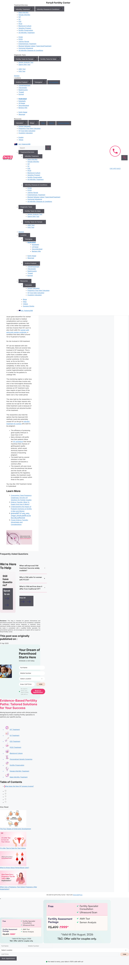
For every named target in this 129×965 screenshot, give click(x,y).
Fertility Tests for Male (48, 59)
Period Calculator (25, 126)
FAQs (43, 123)
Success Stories (63, 123)
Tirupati (21, 92)
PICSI (20, 24)
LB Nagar (22, 103)
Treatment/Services (27, 152)
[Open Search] (124, 157)
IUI (19, 19)
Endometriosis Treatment (27, 44)
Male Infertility (24, 12)
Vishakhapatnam (24, 85)
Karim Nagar (23, 112)
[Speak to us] (8, 607)
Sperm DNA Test (24, 64)
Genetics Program (25, 28)
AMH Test (22, 69)
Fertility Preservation (26, 30)
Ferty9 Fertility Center (58, 2)
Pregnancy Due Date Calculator (30, 128)
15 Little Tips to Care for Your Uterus (13, 848)
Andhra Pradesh (22, 82)
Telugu (21, 140)
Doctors (21, 232)
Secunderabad (24, 105)
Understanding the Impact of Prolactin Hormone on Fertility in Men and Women (21, 509)
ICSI (20, 21)
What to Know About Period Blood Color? (14, 868)
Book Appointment (8, 958)
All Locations (53, 82)
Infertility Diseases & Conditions (48, 9)
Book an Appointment (38, 691)
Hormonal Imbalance (26, 48)
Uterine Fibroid (24, 41)
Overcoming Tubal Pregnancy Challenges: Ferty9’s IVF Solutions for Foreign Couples (21, 498)
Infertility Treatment (23, 9)
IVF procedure (18, 441)
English (21, 137)
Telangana (38, 82)
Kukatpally (22, 101)
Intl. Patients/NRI (27, 310)
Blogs (32, 123)
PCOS (21, 39)
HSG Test (22, 71)
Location (23, 235)
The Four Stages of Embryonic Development (15, 829)
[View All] (26, 604)
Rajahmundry (23, 90)
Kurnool (21, 94)
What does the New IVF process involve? (19, 786)
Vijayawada (23, 88)
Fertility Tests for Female (25, 59)
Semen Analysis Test (26, 62)
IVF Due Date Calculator (27, 131)
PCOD (21, 37)
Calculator (19, 123)
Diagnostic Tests (26, 207)
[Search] (48, 147)
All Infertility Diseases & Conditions (31, 50)
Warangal (22, 114)
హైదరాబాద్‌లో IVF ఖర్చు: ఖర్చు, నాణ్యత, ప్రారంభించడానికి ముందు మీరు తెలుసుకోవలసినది (21, 515)
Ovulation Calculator (26, 133)
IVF (20, 17)
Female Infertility (24, 15)
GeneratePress (77, 895)
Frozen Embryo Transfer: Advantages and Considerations (19, 522)
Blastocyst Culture (25, 26)
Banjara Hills (23, 108)
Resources (24, 281)
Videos (51, 123)
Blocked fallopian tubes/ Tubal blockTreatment (35, 46)
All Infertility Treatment (27, 33)
